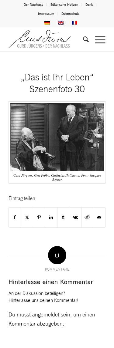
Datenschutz (70, 14)
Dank (89, 4)
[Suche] (83, 39)
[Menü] (97, 39)
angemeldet (45, 314)
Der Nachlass (33, 4)
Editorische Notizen (64, 4)
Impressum (46, 14)
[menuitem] (34, 4)
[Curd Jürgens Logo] (47, 39)
